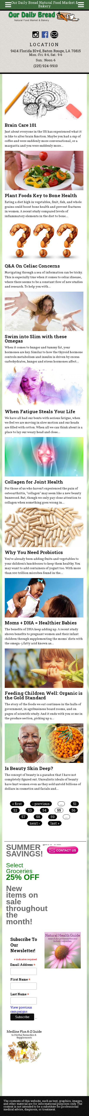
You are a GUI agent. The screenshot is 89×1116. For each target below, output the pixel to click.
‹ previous (40, 804)
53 (30, 810)
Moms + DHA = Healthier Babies (41, 623)
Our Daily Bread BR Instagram (35, 34)
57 (23, 817)
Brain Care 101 (21, 125)
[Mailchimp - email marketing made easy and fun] (36, 1018)
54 (44, 810)
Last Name (19, 994)
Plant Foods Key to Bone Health (41, 195)
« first (17, 804)
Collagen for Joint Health (34, 482)
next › (35, 823)
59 (53, 817)
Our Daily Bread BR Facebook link (45, 34)
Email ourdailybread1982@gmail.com (54, 34)
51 (74, 804)
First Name (20, 979)
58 (38, 817)
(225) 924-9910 (45, 65)
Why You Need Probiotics (34, 552)
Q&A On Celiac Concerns (32, 266)
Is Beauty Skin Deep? (29, 768)
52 (15, 810)
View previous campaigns (21, 1009)
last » (54, 823)
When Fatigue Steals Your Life (40, 411)
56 (73, 810)
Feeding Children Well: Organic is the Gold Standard (44, 695)
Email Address (22, 964)
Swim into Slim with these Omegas (36, 338)
